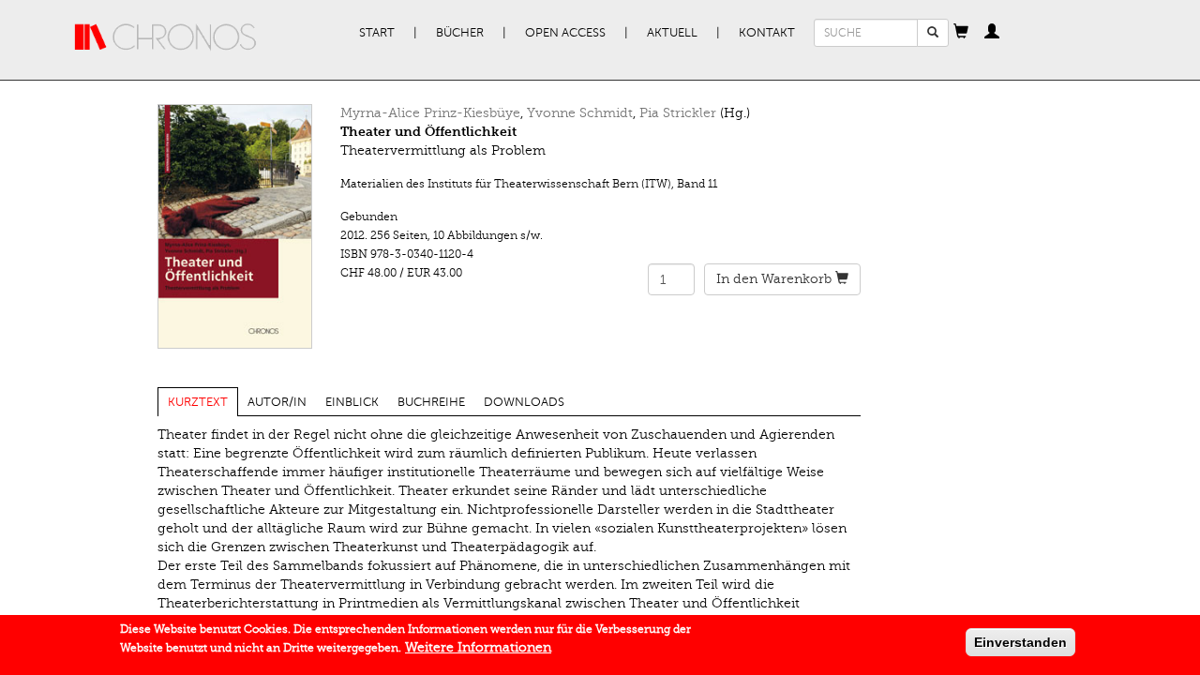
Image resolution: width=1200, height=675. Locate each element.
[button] (960, 32)
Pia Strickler (677, 113)
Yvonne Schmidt (580, 113)
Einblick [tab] (352, 402)
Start (377, 32)
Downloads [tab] (524, 402)
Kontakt (767, 32)
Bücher (460, 32)
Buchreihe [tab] (431, 402)
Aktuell (672, 32)
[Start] (166, 37)
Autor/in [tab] (277, 402)
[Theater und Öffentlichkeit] (235, 226)
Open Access (565, 32)
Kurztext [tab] (198, 402)
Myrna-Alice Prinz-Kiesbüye (430, 113)
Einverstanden (1020, 642)
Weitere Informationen (478, 647)
